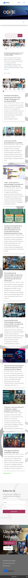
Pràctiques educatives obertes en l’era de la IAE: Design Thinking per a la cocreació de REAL (13, 54)
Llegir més (6, 69)
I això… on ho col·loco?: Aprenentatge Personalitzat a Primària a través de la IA (13, 184)
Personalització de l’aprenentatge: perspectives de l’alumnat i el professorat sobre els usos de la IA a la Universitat (13, 276)
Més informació (9, 543)
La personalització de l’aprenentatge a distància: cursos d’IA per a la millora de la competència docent (13, 323)
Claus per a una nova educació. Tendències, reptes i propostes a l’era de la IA (14, 409)
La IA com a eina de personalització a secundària (13, 142)
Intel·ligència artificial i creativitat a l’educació (11, 451)
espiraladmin (10, 371)
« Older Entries (7, 473)
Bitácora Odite (10, 103)
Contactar (8, 548)
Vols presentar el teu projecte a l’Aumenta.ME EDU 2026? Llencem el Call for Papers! (13, 367)
